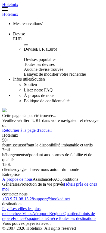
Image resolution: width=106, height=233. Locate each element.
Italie (43, 218)
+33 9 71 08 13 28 (18, 199)
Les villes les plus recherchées (21, 211)
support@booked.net (52, 199)
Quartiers (71, 213)
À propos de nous (17, 179)
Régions (56, 213)
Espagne (31, 218)
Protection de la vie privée (41, 184)
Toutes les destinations (77, 218)
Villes (27, 213)
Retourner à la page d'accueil (27, 130)
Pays (6, 208)
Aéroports (40, 213)
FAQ (55, 179)
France (18, 218)
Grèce (53, 218)
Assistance (42, 179)
